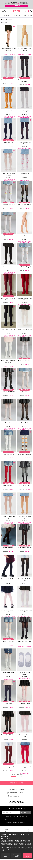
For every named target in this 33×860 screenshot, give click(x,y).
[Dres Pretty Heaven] (24, 472)
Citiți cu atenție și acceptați (15, 823)
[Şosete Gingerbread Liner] (8, 67)
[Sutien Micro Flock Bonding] (24, 659)
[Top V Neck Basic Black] (8, 192)
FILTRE (16, 15)
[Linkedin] (20, 802)
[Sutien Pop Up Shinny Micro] (24, 129)
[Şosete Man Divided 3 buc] (24, 535)
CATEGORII (5, 15)
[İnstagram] (15, 802)
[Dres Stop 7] (24, 223)
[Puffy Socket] (8, 691)
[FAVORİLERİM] (28, 11)
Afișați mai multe (16, 783)
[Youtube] (22, 802)
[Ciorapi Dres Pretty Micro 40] (8, 566)
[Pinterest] (18, 802)
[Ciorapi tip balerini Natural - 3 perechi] (8, 36)
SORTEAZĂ (27, 15)
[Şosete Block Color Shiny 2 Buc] (8, 722)
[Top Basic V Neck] (24, 691)
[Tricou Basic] (8, 410)
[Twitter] (13, 802)
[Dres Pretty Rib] (24, 98)
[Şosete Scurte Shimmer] (8, 98)
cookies (18, 3)
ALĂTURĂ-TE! (25, 813)
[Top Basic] (24, 379)
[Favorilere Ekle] (14, 26)
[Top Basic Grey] (8, 223)
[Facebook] (10, 802)
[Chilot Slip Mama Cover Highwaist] (8, 160)
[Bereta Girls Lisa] (24, 160)
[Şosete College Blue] (8, 441)
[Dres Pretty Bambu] (8, 254)
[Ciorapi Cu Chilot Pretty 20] (8, 504)
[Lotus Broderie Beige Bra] (24, 254)
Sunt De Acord (16, 5)
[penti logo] (16, 11)
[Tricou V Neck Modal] (8, 628)
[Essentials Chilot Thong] (24, 348)
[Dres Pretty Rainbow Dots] (8, 535)
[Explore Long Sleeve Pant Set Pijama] (8, 285)
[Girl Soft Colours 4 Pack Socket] (24, 36)
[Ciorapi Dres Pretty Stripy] (24, 628)
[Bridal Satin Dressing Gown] (24, 722)
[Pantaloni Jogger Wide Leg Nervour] (24, 67)
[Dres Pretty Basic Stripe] (24, 441)
